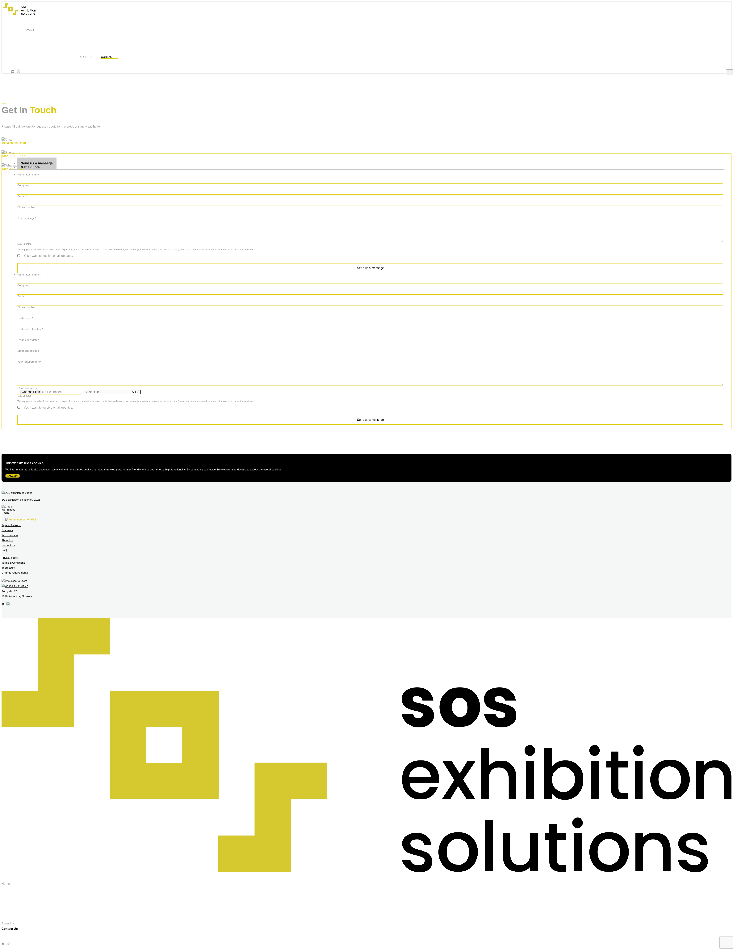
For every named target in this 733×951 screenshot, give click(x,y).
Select (135, 392)
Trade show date (28, 339)
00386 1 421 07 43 (16, 586)
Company (23, 185)
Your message (26, 218)
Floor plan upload (28, 387)
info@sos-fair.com (14, 143)
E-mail (22, 196)
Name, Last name (28, 174)
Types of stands (11, 525)
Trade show (25, 318)
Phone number (26, 207)
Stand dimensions (28, 350)
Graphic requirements (15, 572)
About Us (86, 56)
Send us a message (370, 268)
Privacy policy (10, 557)
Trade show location (30, 328)
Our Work (7, 530)
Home (30, 29)
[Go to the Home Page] (366, 870)
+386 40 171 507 (13, 168)
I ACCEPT (13, 475)
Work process (10, 535)
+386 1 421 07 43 (13, 156)
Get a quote (30, 167)
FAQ (4, 550)
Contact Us (109, 56)
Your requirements (29, 361)
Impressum (8, 567)
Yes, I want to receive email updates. (49, 255)
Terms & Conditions (13, 562)
